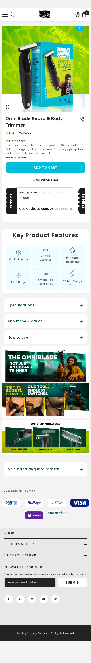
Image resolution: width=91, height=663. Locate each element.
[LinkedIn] (20, 599)
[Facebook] (8, 599)
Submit (72, 582)
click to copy (61, 208)
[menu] (5, 14)
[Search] (12, 14)
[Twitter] (55, 599)
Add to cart (45, 167)
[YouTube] (44, 599)
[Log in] (78, 14)
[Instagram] (32, 599)
